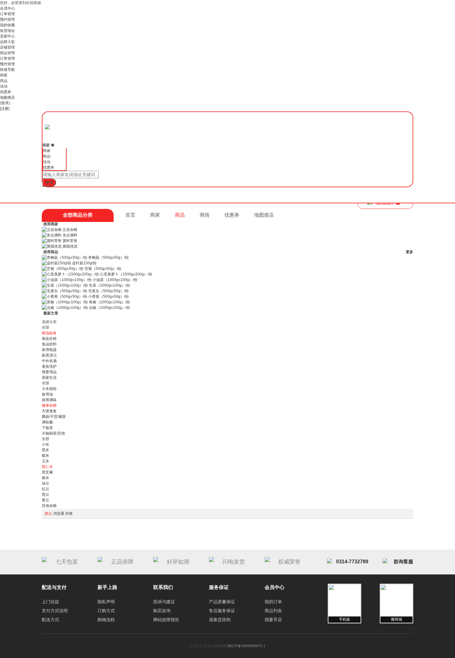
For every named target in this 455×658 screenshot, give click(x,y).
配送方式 (50, 619)
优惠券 (5, 92)
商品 (3, 81)
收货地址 (7, 30)
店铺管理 (7, 47)
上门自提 (50, 601)
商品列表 (273, 610)
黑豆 (45, 494)
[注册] (4, 108)
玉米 (45, 461)
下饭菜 (47, 428)
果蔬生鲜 (49, 338)
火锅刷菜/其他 (53, 433)
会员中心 (7, 8)
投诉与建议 (164, 601)
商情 (205, 215)
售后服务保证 (222, 610)
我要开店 (273, 619)
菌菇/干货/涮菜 (54, 416)
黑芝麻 (47, 472)
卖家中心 (7, 36)
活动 (3, 86)
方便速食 (49, 411)
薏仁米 (47, 467)
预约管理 (7, 19)
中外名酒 (49, 361)
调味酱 (47, 422)
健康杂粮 (49, 405)
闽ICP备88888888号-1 (247, 646)
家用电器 (49, 350)
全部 (45, 327)
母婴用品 (49, 372)
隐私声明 (106, 601)
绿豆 (45, 483)
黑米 (45, 450)
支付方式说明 (55, 610)
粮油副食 (49, 333)
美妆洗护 (49, 366)
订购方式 (106, 610)
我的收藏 (7, 25)
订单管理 (7, 14)
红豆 (45, 489)
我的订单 (273, 601)
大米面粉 (49, 389)
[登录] (5, 103)
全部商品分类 (78, 215)
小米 (45, 444)
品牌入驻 (7, 42)
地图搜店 (7, 97)
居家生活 (49, 377)
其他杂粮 (49, 506)
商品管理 (7, 53)
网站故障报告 (166, 619)
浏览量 (58, 513)
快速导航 (7, 69)
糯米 (45, 455)
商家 (3, 75)
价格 (69, 513)
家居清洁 (49, 355)
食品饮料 (49, 344)
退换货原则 (220, 619)
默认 (48, 513)
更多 (409, 252)
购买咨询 (162, 610)
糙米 (45, 478)
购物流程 (106, 619)
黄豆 (45, 500)
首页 (130, 215)
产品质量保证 (222, 601)
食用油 (47, 394)
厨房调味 (49, 400)
